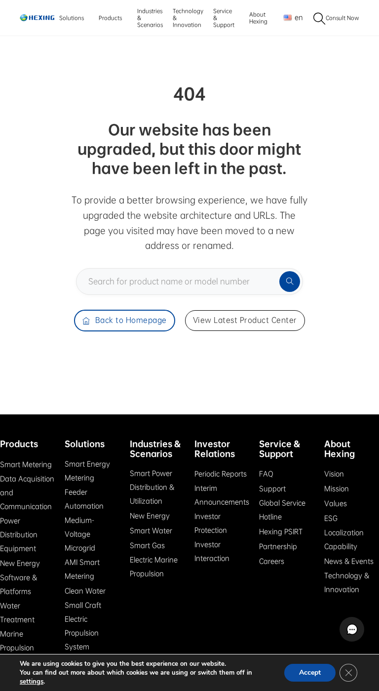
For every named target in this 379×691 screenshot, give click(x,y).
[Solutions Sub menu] (86, 18)
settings (31, 681)
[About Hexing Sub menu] (270, 18)
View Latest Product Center (245, 320)
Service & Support (223, 17)
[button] (352, 629)
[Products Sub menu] (124, 18)
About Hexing (258, 18)
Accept (310, 672)
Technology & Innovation (188, 17)
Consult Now (342, 17)
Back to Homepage (131, 320)
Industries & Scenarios (150, 17)
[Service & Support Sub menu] (237, 18)
